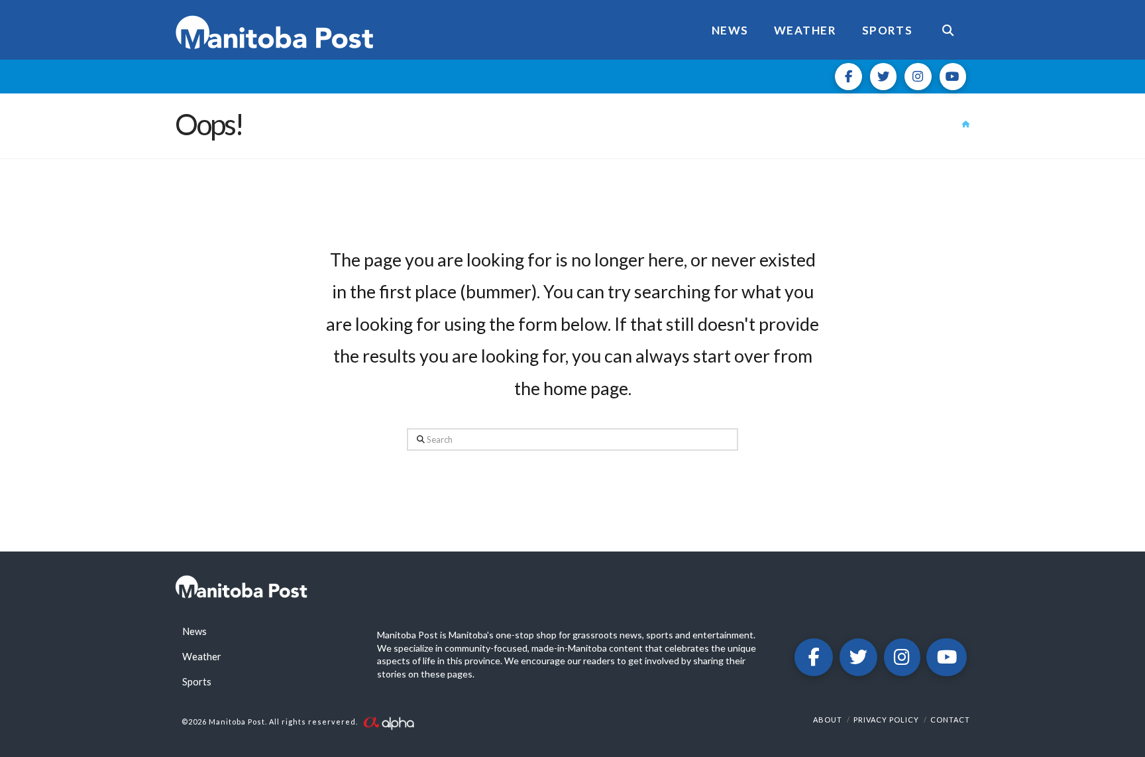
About (827, 719)
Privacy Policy (886, 719)
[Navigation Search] (947, 30)
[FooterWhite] (388, 721)
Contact (950, 719)
